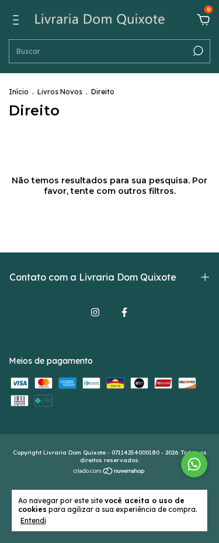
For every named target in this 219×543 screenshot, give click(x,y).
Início (19, 91)
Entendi (33, 520)
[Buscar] (197, 51)
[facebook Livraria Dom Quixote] (124, 312)
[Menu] (18, 22)
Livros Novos (59, 91)
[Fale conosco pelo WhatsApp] (194, 464)
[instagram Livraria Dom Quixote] (95, 312)
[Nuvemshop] (109, 472)
